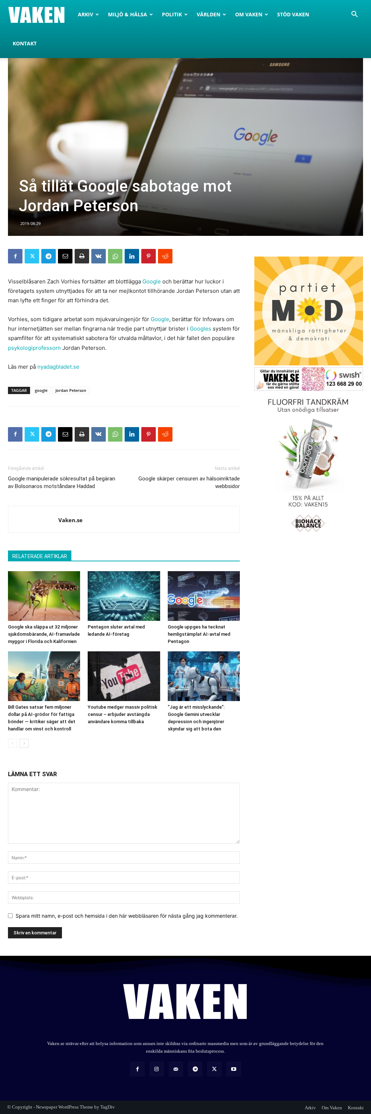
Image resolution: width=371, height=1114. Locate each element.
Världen (208, 14)
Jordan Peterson (70, 390)
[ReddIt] (165, 256)
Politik (172, 14)
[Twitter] (32, 256)
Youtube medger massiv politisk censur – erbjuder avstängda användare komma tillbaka (122, 714)
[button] (354, 15)
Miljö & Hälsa (127, 14)
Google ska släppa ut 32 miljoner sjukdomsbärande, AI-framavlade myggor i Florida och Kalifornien (44, 634)
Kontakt (25, 43)
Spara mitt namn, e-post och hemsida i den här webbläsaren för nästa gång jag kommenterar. (127, 916)
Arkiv (85, 14)
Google (151, 281)
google (41, 390)
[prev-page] (12, 743)
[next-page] (24, 743)
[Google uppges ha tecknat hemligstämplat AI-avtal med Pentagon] (204, 596)
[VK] (98, 256)
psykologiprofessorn (34, 347)
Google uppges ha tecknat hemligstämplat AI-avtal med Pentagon (199, 634)
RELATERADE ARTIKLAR (39, 556)
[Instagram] (157, 1069)
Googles (200, 328)
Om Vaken (248, 14)
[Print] (82, 256)
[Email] (65, 256)
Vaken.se (70, 520)
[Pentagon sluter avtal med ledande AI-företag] (124, 596)
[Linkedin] (132, 256)
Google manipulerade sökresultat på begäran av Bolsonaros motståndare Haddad (61, 482)
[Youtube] (233, 1069)
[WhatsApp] (115, 256)
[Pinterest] (148, 256)
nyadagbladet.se (58, 366)
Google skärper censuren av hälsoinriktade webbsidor (189, 482)
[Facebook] (15, 256)
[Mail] (176, 1069)
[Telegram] (48, 256)
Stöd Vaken (293, 14)
